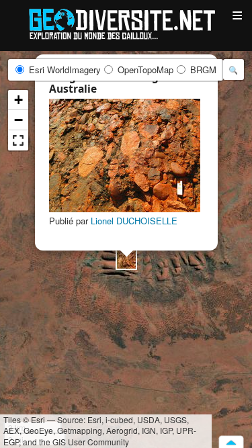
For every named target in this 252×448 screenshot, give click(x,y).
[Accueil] (126, 23)
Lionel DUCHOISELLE (134, 220)
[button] (126, 259)
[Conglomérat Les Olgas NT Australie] (124, 155)
